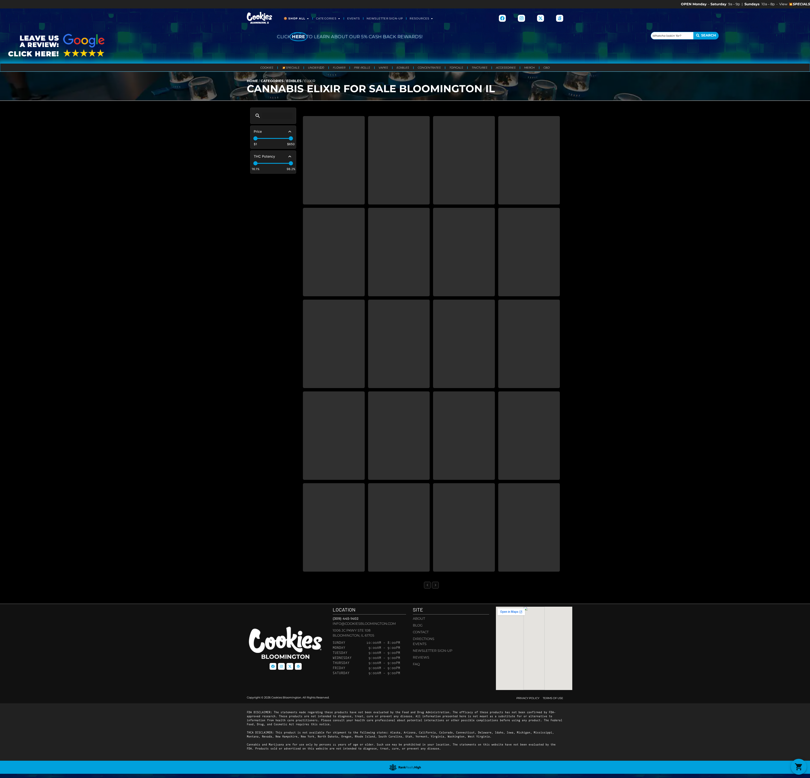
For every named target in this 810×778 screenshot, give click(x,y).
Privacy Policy (527, 698)
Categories (326, 18)
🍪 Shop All (294, 18)
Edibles (293, 81)
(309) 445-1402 (345, 619)
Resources (419, 18)
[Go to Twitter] (289, 666)
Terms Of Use (553, 698)
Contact (421, 632)
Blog (418, 625)
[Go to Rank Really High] (405, 767)
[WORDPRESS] (298, 666)
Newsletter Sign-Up (385, 18)
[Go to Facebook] (502, 18)
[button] (257, 115)
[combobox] (672, 35)
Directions (423, 639)
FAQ (416, 664)
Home (252, 81)
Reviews (421, 657)
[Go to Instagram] (521, 18)
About (419, 619)
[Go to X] (540, 18)
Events (353, 18)
